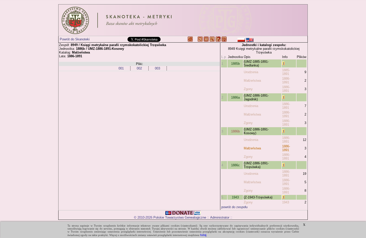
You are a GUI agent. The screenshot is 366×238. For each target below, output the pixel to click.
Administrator (219, 217)
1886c (235, 165)
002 (139, 68)
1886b (235, 131)
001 (121, 68)
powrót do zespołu (234, 207)
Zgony (248, 89)
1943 (235, 197)
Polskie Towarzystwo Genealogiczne (179, 217)
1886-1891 (286, 80)
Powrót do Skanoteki (75, 39)
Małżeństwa (252, 80)
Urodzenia (251, 72)
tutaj (203, 235)
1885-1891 (286, 72)
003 (157, 68)
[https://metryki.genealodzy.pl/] (183, 20)
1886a (235, 97)
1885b (235, 63)
